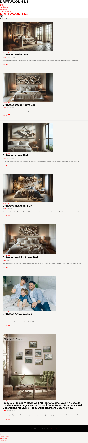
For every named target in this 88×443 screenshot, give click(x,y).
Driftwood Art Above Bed (17, 314)
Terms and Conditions (5, 11)
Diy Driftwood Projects (8, 400)
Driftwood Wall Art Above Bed (20, 257)
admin (5, 57)
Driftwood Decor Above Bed (19, 104)
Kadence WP (54, 428)
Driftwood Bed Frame (15, 54)
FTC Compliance (4, 7)
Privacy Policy (3, 9)
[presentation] (44, 36)
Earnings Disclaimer (5, 5)
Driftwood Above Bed (15, 155)
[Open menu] (1, 16)
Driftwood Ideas (6, 52)
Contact (2, 4)
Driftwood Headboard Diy (17, 205)
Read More (6, 64)
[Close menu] (0, 433)
